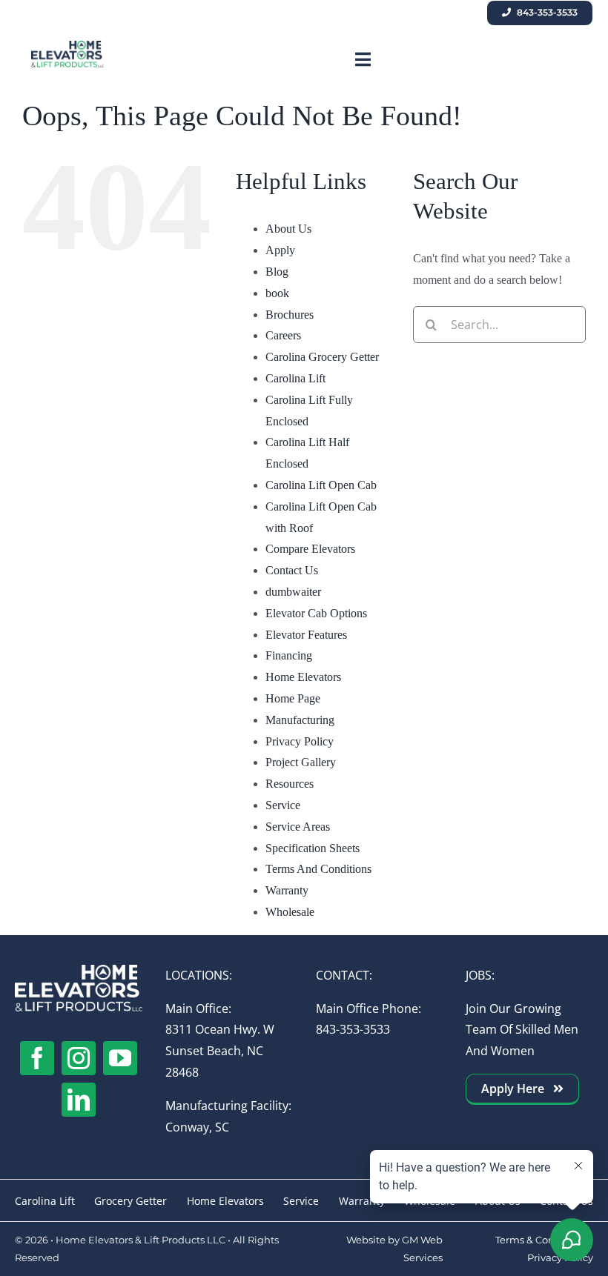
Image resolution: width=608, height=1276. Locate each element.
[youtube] (120, 1058)
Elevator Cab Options (316, 613)
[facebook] (37, 1058)
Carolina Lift (295, 378)
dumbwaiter (293, 591)
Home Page (292, 698)
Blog (276, 271)
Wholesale (289, 912)
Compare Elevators (310, 548)
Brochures (289, 314)
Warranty (286, 890)
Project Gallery (300, 762)
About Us (288, 228)
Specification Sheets (312, 848)
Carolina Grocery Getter (322, 356)
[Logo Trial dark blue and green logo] (67, 46)
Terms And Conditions (318, 869)
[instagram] (79, 1058)
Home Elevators (303, 677)
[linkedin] (79, 1100)
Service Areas (297, 826)
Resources (289, 783)
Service (282, 805)
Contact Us (291, 570)
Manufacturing (299, 720)
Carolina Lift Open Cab (321, 485)
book (277, 293)
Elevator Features (306, 634)
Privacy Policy (299, 741)
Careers (283, 335)
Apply (280, 250)
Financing (288, 655)
